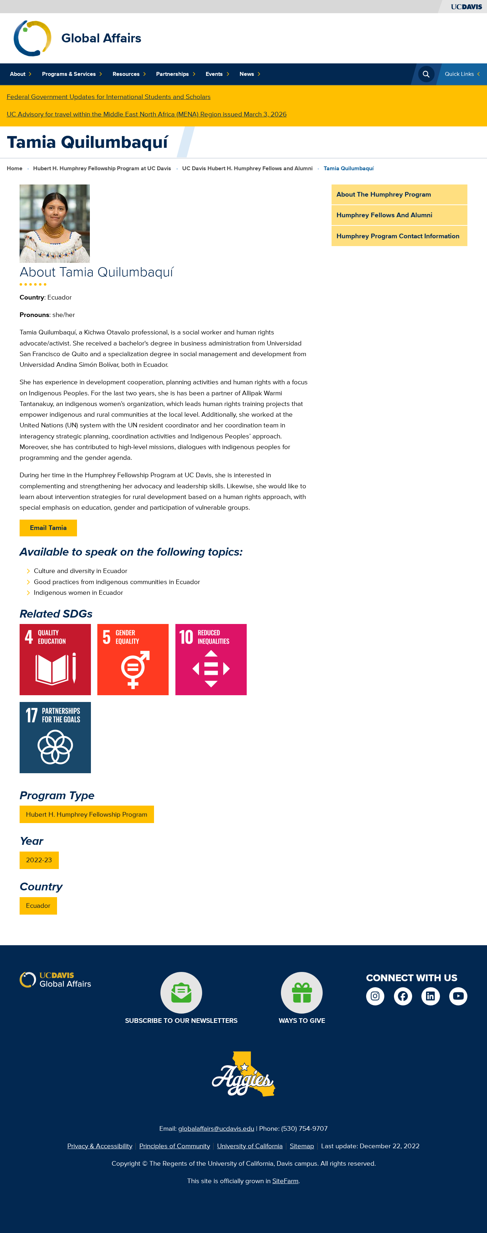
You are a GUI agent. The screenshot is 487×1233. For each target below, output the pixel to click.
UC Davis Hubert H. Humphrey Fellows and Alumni (247, 168)
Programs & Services (69, 74)
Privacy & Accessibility (99, 1146)
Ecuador (38, 905)
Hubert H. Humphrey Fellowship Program (86, 814)
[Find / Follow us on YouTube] (458, 996)
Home (14, 168)
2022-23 (39, 860)
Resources (126, 74)
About (17, 74)
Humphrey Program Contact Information (398, 236)
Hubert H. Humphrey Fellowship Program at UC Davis (102, 168)
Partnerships (172, 74)
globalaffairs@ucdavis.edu (216, 1128)
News (247, 74)
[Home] (32, 37)
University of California (250, 1146)
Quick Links (459, 74)
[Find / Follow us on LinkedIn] (430, 996)
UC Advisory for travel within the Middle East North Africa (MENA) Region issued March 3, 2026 (147, 114)
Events (214, 74)
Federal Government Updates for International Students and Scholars (109, 97)
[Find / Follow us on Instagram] (375, 996)
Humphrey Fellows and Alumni (384, 215)
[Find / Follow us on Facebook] (403, 996)
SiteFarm (285, 1181)
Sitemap (302, 1146)
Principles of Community (174, 1146)
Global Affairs (101, 38)
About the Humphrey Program (384, 194)
